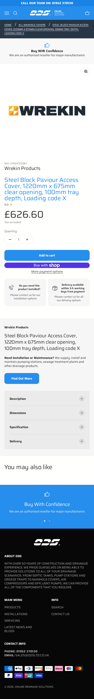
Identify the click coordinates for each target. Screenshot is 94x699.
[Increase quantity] (27, 239)
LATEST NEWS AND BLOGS (18, 629)
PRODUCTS (12, 607)
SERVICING (12, 621)
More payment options (47, 271)
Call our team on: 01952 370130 (47, 3)
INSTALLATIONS (16, 614)
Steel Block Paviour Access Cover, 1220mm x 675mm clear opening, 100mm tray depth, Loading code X (46, 29)
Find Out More (21, 378)
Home (8, 25)
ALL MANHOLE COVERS (32, 25)
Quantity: (10, 231)
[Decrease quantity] (10, 239)
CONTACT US (60, 614)
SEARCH (57, 607)
